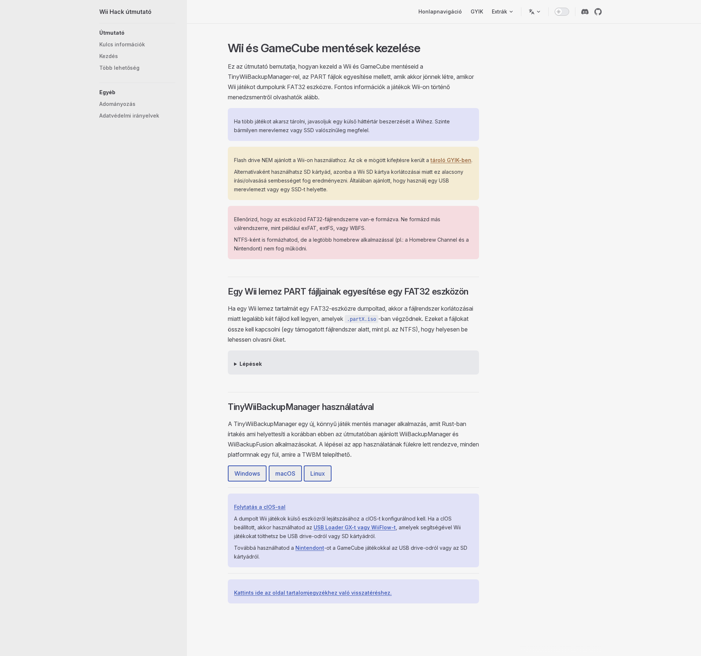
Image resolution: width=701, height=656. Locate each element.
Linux (317, 473)
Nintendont (309, 548)
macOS (285, 473)
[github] (598, 11)
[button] (137, 33)
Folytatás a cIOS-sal (260, 507)
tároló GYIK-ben (450, 160)
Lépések (251, 364)
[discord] (584, 11)
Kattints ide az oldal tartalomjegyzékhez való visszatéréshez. (313, 593)
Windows (247, 473)
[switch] (562, 12)
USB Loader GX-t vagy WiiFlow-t (355, 527)
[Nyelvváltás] (534, 11)
